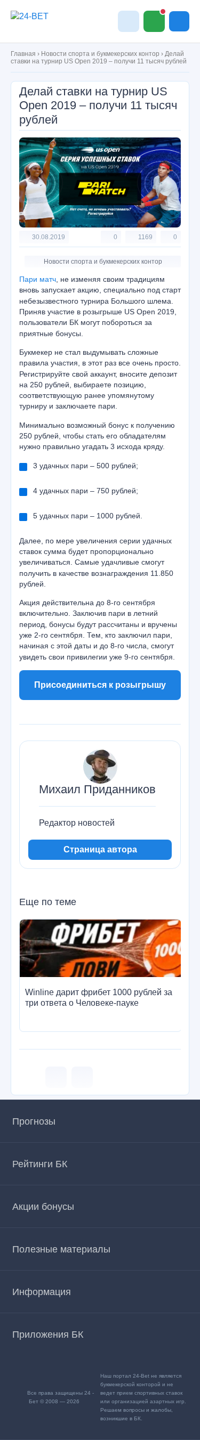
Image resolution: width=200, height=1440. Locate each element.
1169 (145, 237)
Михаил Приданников (97, 789)
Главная (23, 54)
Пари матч (37, 279)
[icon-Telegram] (82, 1077)
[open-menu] (179, 21)
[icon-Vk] (56, 1077)
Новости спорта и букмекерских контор (100, 54)
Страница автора (100, 849)
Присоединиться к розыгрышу (100, 684)
